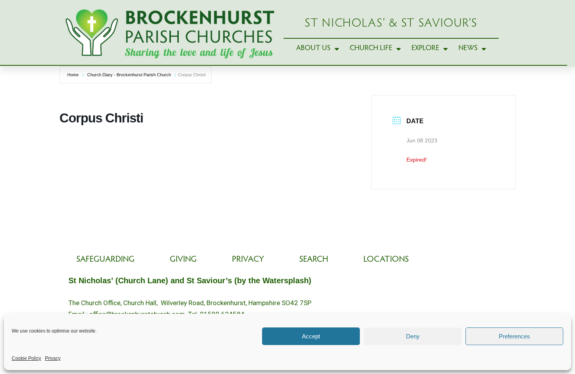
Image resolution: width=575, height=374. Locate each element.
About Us (313, 48)
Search (313, 259)
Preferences (514, 336)
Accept (311, 336)
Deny (413, 336)
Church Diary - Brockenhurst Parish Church (129, 74)
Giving (183, 259)
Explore (425, 48)
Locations (386, 259)
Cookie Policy (26, 358)
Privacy (53, 358)
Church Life (371, 48)
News (468, 48)
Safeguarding (105, 259)
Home (73, 74)
